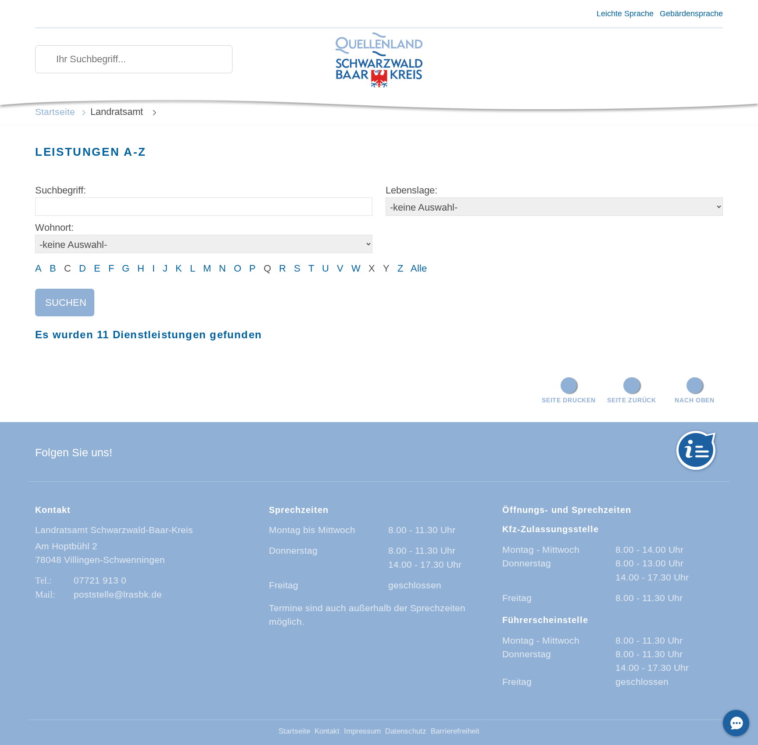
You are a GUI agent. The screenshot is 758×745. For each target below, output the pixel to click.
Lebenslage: (411, 190)
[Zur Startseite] (379, 60)
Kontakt (327, 731)
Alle (419, 268)
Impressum (362, 731)
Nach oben (694, 400)
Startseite (55, 112)
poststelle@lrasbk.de (118, 594)
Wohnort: (54, 227)
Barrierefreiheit (455, 731)
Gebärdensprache (691, 13)
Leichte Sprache (625, 13)
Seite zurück (631, 400)
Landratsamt (118, 111)
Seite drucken (568, 400)
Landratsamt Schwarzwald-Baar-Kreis (114, 530)
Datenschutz (405, 731)
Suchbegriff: (60, 190)
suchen (65, 302)
